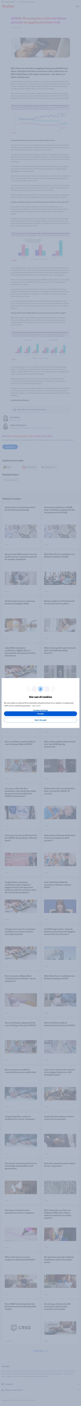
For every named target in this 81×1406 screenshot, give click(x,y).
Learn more (36, 706)
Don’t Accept (40, 720)
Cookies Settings (40, 710)
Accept (40, 714)
